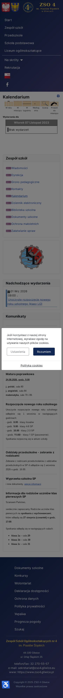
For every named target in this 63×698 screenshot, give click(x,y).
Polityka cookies (32, 365)
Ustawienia (18, 351)
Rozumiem (44, 351)
